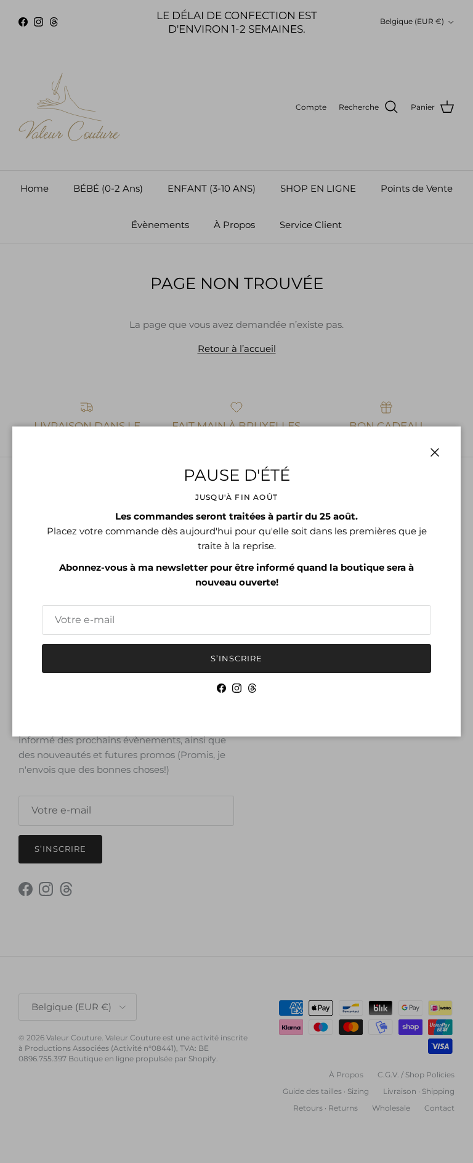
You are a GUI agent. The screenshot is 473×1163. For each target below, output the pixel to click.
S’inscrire (236, 658)
